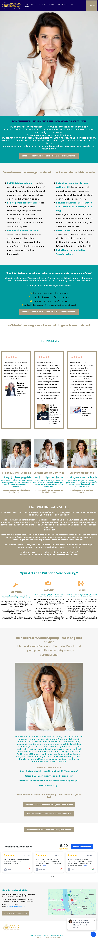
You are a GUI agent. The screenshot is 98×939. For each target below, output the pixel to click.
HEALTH (52, 4)
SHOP (72, 4)
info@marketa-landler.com (16, 906)
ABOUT (34, 4)
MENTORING (62, 4)
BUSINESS (43, 4)
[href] (72, 902)
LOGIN (26, 7)
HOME (26, 4)
